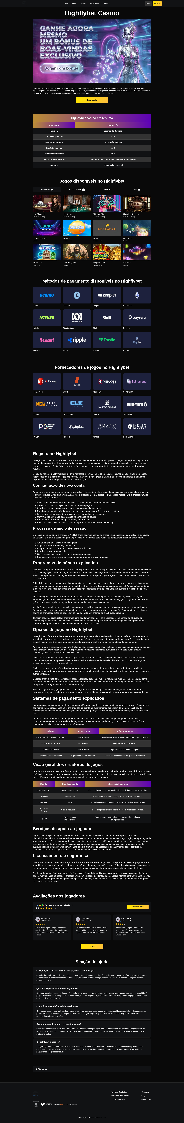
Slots (135, 189)
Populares (45, 189)
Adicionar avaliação (137, 907)
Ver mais (92, 946)
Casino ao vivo (75, 189)
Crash (105, 189)
